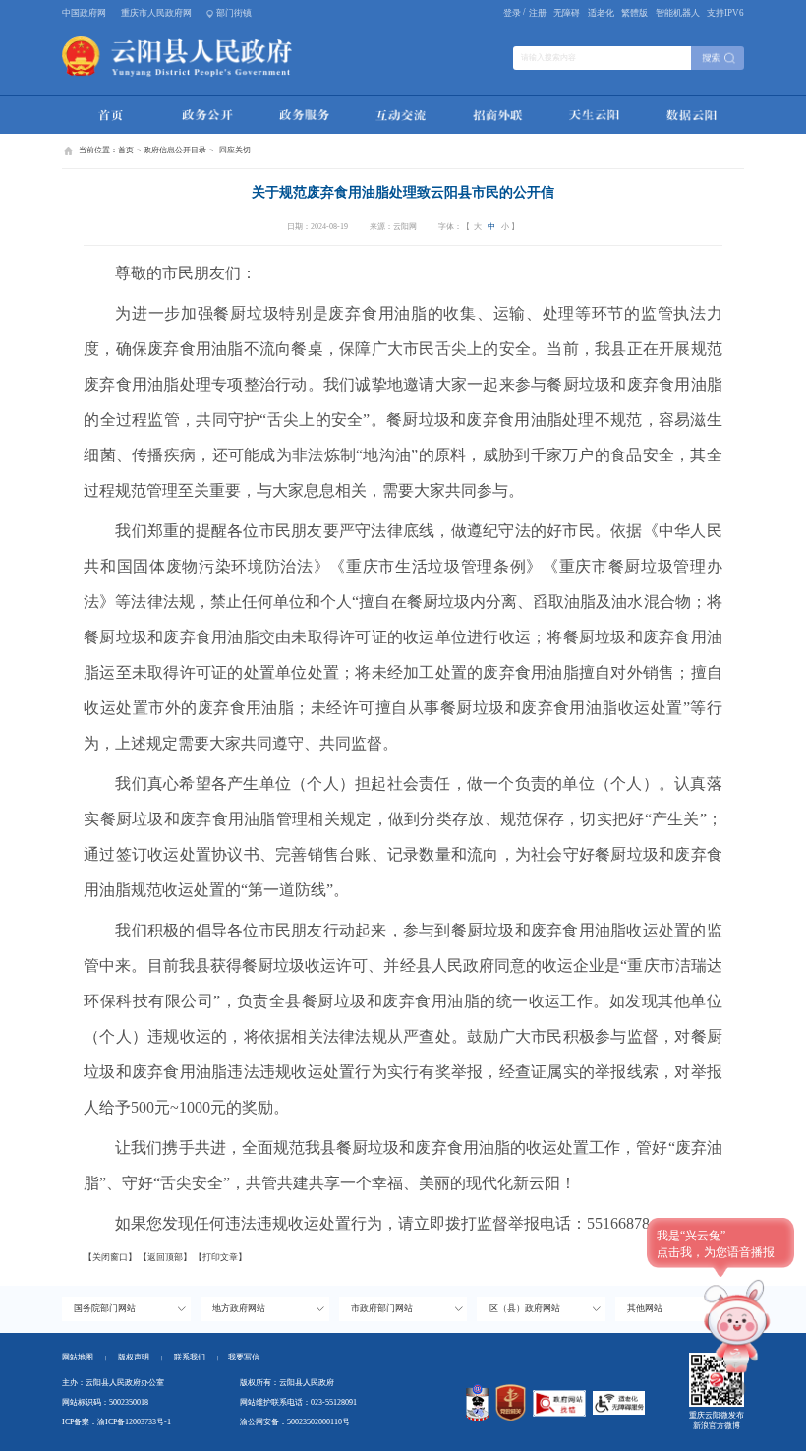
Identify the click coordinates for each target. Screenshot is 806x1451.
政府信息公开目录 (175, 150)
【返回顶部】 (165, 1257)
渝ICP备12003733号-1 (134, 1422)
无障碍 (566, 13)
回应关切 (235, 150)
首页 (126, 150)
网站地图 (77, 1357)
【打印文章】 (220, 1257)
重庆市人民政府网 (156, 13)
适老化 (601, 13)
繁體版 (634, 13)
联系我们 (196, 1357)
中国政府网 (84, 13)
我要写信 (243, 1357)
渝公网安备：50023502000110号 (295, 1422)
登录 (512, 13)
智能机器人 (678, 13)
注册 (538, 13)
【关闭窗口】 (110, 1257)
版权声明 (133, 1357)
